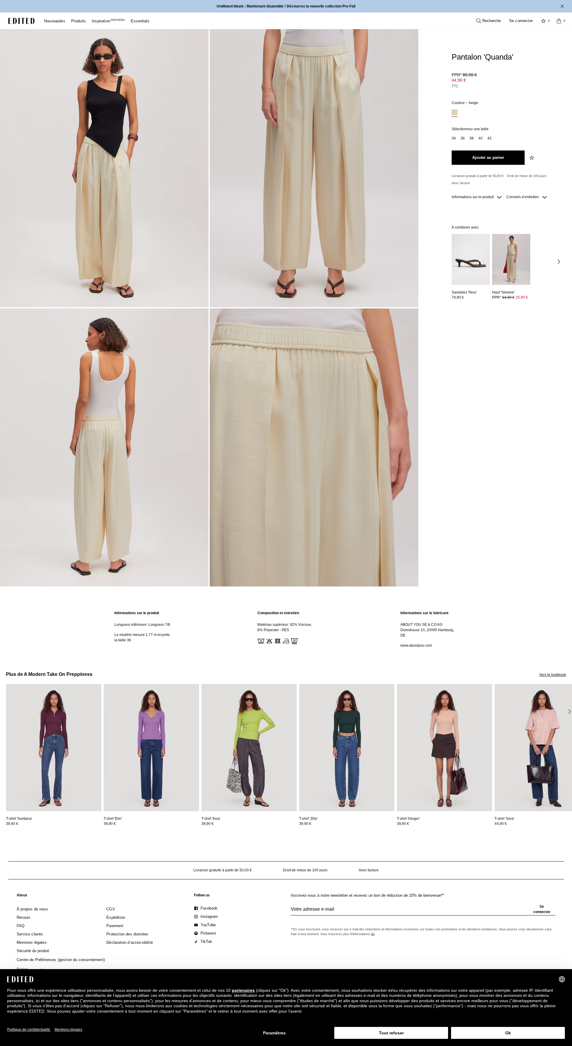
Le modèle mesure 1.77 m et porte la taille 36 (142, 637)
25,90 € (522, 297)
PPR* (464, 75)
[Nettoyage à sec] (294, 640)
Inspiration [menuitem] (108, 21)
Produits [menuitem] (78, 21)
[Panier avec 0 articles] (559, 21)
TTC (455, 86)
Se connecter (521, 21)
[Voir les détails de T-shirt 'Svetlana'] (53, 747)
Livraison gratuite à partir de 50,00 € (477, 176)
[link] (22, 896)
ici (372, 934)
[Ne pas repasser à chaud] (285, 640)
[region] (143, 629)
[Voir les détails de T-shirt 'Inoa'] (249, 747)
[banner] (286, 6)
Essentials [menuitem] (140, 21)
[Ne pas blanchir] (269, 640)
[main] (286, 629)
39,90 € (12, 823)
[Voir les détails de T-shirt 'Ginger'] (444, 747)
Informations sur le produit (473, 197)
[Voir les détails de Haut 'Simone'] (511, 259)
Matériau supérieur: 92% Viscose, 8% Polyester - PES (284, 627)
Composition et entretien (278, 613)
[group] (423, 912)
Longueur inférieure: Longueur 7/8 (142, 625)
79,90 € (458, 297)
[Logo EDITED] (21, 21)
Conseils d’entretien (523, 197)
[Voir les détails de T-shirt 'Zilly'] (346, 747)
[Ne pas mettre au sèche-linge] (277, 640)
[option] (455, 113)
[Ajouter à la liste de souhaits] (532, 157)
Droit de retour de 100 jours (527, 176)
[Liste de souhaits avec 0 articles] (543, 21)
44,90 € (459, 80)
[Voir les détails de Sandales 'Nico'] (471, 259)
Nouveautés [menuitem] (54, 21)
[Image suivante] (559, 261)
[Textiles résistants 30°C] (260, 640)
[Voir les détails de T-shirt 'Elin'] (151, 747)
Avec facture (461, 183)
